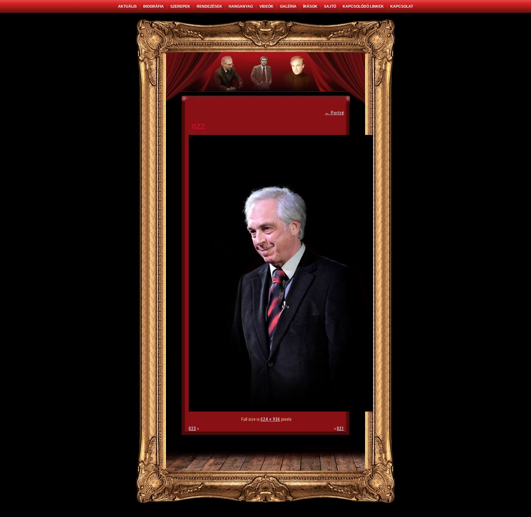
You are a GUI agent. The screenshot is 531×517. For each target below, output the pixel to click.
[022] (282, 410)
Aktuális (127, 6)
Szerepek (180, 6)
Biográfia (153, 6)
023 (192, 428)
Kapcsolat (401, 6)
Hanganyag (241, 6)
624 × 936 (270, 419)
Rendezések (209, 6)
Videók (266, 6)
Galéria (288, 6)
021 (340, 428)
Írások (310, 6)
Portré (334, 113)
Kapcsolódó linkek (363, 6)
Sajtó (330, 6)
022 (198, 126)
